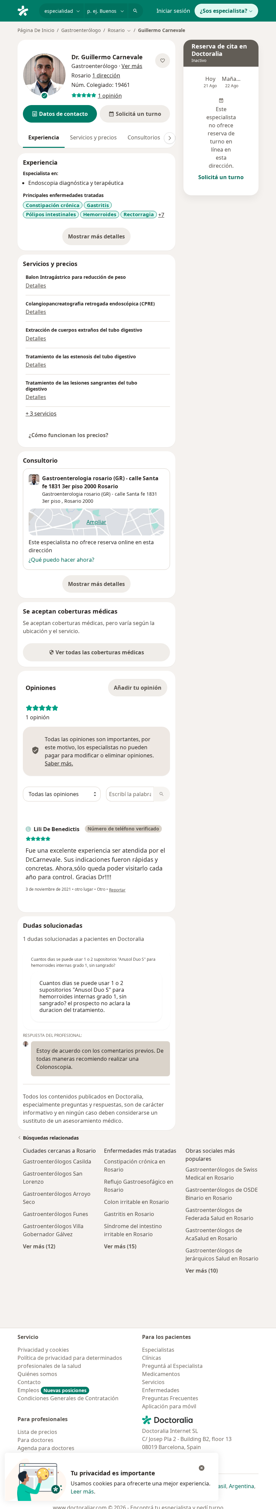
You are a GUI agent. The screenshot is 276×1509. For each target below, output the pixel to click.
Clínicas (151, 1358)
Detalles (36, 285)
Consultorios (144, 137)
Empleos (52, 1390)
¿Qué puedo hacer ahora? (61, 559)
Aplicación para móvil (169, 1406)
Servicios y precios (93, 137)
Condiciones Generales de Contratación (68, 1398)
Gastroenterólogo (81, 30)
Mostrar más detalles (99, 238)
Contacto (29, 1382)
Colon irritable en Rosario (136, 1202)
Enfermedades (160, 1390)
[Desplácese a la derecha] (169, 138)
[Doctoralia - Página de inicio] (26, 10)
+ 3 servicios (41, 413)
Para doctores (36, 1440)
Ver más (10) (201, 1270)
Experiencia (43, 137)
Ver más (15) (120, 1246)
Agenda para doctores (46, 1448)
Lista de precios (37, 1432)
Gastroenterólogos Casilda (57, 1161)
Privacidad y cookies (43, 1349)
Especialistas (158, 1349)
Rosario (72, 501)
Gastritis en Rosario (129, 1214)
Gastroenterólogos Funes (55, 1214)
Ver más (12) (39, 1246)
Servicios (153, 1382)
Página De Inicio (36, 30)
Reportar (117, 890)
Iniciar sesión (173, 10)
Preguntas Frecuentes (170, 1398)
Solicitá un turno (221, 177)
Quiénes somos (37, 1374)
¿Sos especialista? (223, 10)
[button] (60, 114)
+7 (161, 215)
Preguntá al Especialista (172, 1366)
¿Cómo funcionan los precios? (68, 435)
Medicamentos (161, 1374)
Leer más (82, 1491)
